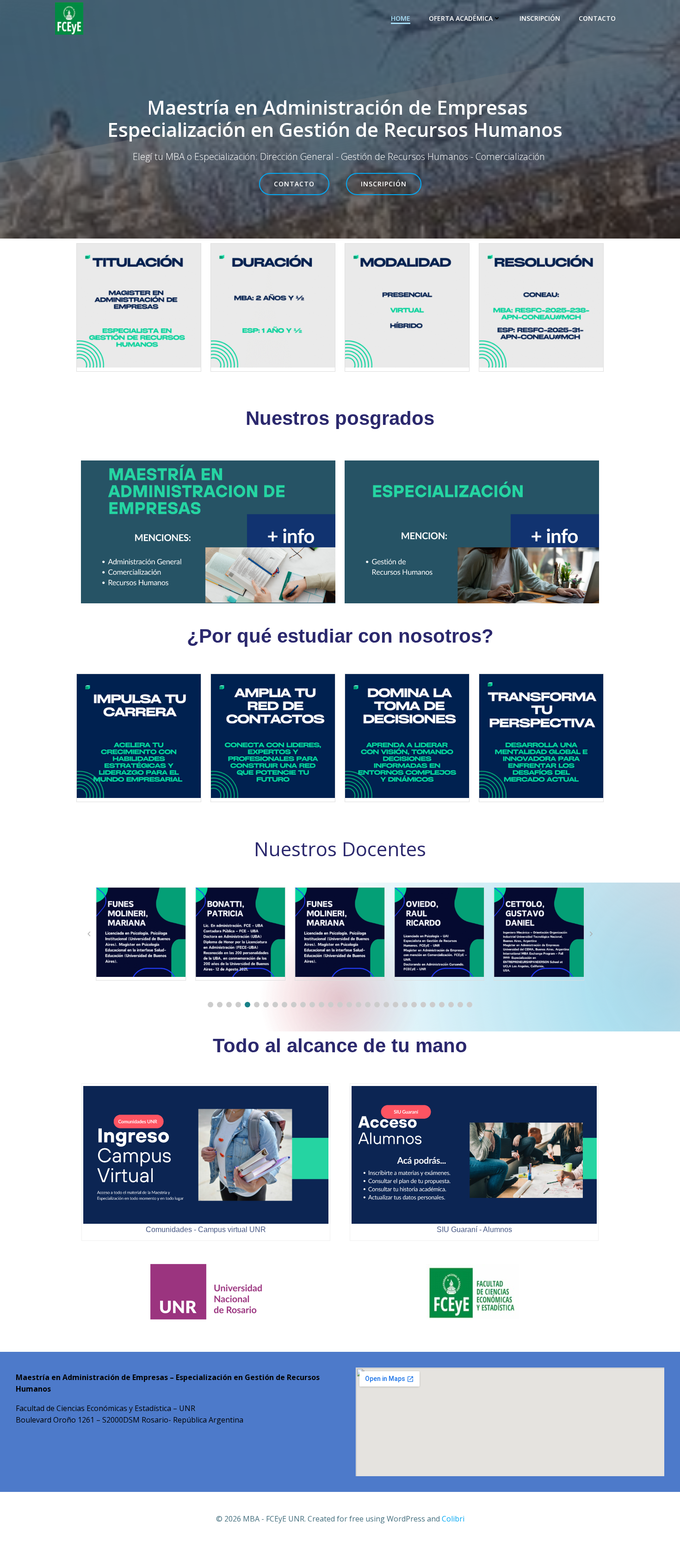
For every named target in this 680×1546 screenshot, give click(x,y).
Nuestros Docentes (340, 848)
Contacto (597, 18)
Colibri (453, 1519)
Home (400, 18)
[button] (210, 1004)
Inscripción (539, 18)
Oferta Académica (461, 18)
